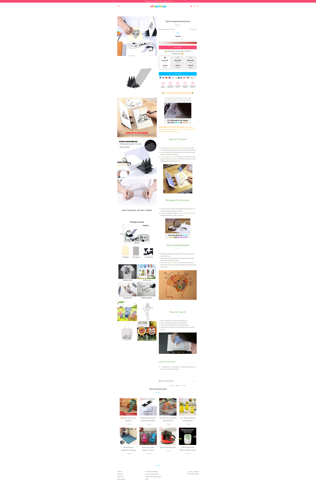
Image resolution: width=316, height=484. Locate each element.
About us (119, 471)
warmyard (196, 471)
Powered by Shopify (193, 474)
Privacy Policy (121, 479)
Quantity (178, 36)
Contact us (120, 477)
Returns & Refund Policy (152, 474)
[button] (178, 381)
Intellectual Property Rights (153, 477)
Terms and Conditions (151, 471)
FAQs (146, 479)
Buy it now (177, 73)
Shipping (120, 474)
